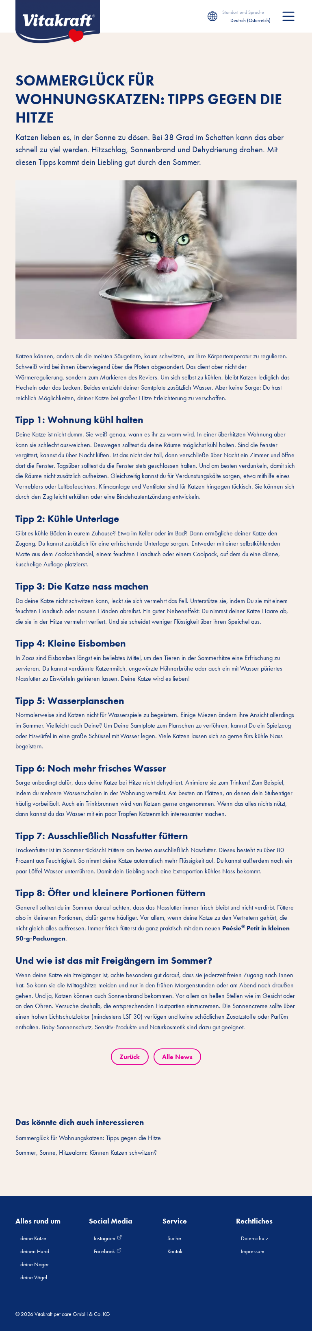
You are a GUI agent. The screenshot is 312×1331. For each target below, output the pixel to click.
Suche (174, 1238)
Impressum (252, 1251)
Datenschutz (254, 1238)
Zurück (129, 1057)
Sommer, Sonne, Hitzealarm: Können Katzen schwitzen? (86, 1152)
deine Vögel (33, 1277)
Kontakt (175, 1251)
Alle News (177, 1057)
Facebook (105, 1251)
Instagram (105, 1238)
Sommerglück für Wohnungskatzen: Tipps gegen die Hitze (88, 1138)
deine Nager (34, 1264)
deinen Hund (34, 1251)
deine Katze (33, 1238)
